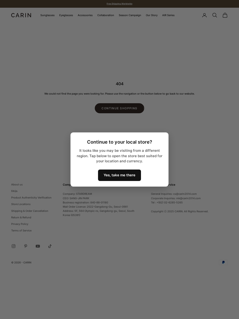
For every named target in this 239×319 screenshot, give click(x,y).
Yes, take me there (119, 175)
